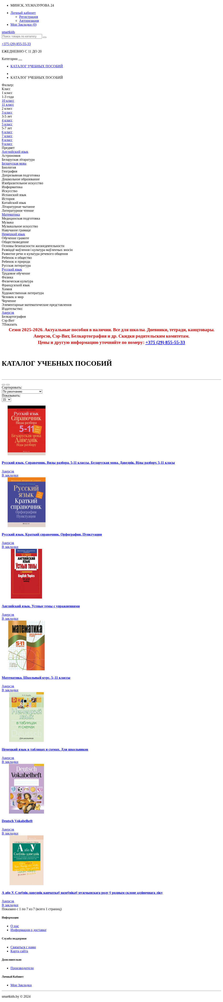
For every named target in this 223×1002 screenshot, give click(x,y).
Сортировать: (12, 387)
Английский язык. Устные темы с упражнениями (41, 606)
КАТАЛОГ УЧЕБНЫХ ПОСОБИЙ (36, 66)
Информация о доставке (28, 930)
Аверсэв (8, 471)
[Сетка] (8, 384)
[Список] (3, 384)
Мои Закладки (21, 985)
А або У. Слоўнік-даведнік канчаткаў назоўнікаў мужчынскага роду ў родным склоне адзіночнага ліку (82, 892)
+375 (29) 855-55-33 (16, 44)
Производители (22, 968)
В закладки (10, 475)
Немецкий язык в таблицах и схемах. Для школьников (45, 749)
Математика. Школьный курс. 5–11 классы (36, 677)
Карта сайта (19, 951)
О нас (14, 926)
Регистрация (28, 17)
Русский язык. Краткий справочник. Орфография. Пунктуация (52, 534)
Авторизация (29, 20)
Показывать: (11, 395)
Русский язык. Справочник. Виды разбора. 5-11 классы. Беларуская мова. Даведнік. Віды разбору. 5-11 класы (88, 462)
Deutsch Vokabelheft (17, 821)
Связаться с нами (23, 947)
